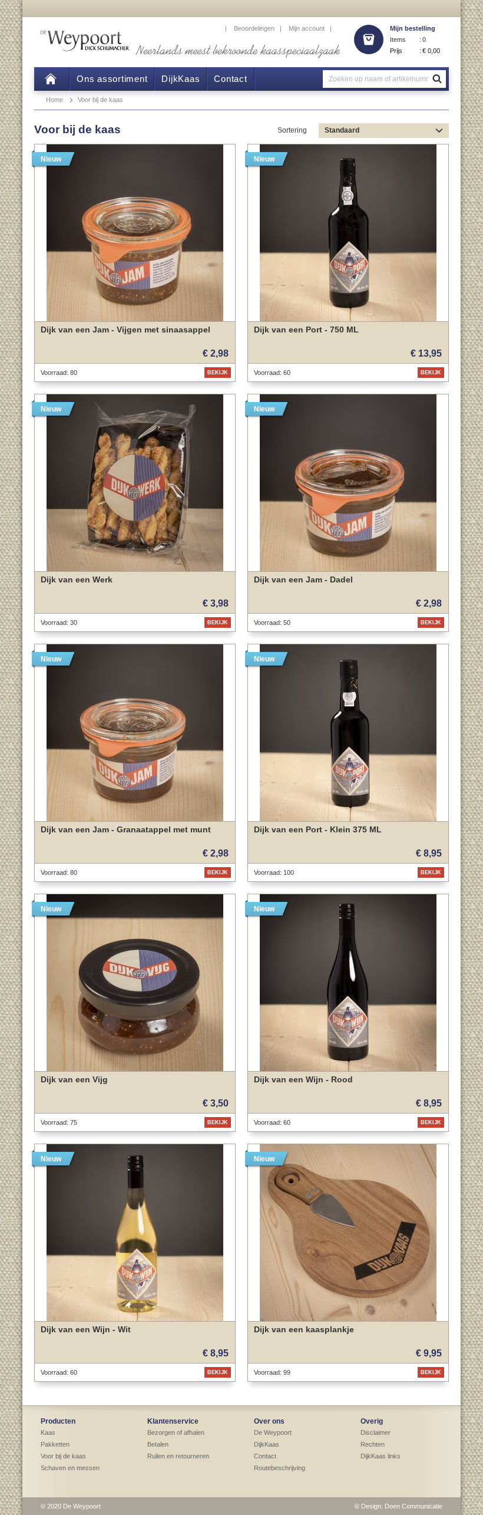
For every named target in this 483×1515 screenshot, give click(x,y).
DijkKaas (266, 1444)
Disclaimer (375, 1432)
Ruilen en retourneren (178, 1456)
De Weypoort (273, 1432)
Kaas (48, 1432)
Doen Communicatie (413, 1506)
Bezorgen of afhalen (175, 1432)
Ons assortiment (112, 79)
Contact (265, 1456)
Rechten (372, 1444)
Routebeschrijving (279, 1467)
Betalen (157, 1444)
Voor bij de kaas (100, 99)
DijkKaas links (380, 1456)
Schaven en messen (70, 1467)
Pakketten (55, 1444)
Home (54, 99)
